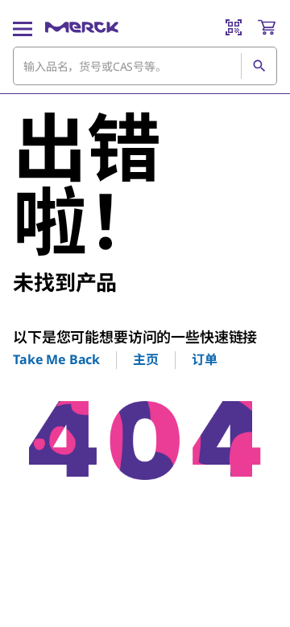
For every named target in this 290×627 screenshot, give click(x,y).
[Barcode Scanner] (233, 27)
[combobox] (145, 66)
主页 (146, 359)
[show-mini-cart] (266, 27)
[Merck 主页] (81, 27)
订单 (205, 359)
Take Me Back (56, 359)
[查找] (258, 66)
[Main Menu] (22, 27)
